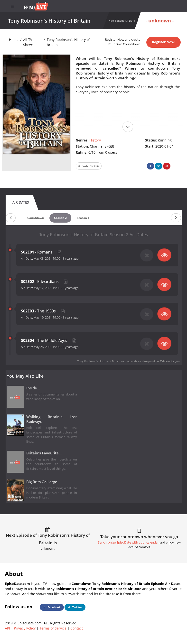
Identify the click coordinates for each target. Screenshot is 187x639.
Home (14, 39)
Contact (76, 628)
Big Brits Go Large (41, 481)
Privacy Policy (25, 628)
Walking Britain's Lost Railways (51, 419)
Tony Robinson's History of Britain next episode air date (112, 361)
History (95, 140)
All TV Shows (28, 42)
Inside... (33, 388)
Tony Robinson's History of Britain (68, 42)
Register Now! (163, 42)
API (7, 628)
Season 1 (83, 218)
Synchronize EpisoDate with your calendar (128, 542)
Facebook (54, 607)
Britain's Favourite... (44, 453)
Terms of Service (52, 628)
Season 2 (60, 218)
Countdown (35, 218)
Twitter (77, 607)
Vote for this (90, 166)
